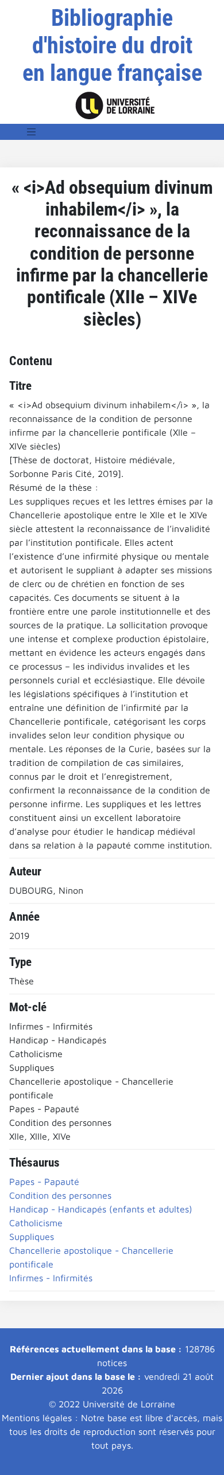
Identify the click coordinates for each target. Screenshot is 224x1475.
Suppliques (31, 1236)
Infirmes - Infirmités (50, 1278)
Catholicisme (36, 1223)
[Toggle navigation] (31, 132)
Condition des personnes (60, 1195)
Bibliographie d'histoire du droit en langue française (112, 46)
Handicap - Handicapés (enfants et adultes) (100, 1209)
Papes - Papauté (44, 1181)
